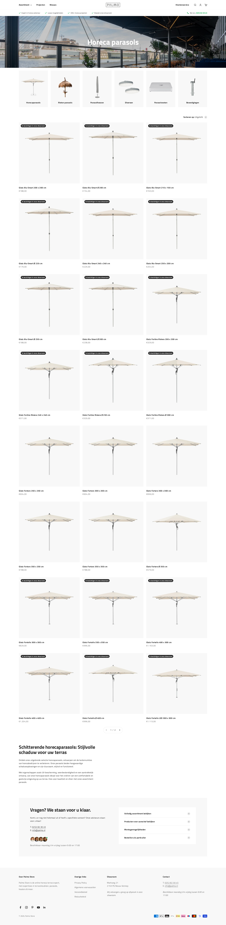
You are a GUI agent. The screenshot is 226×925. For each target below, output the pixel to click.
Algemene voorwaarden (85, 887)
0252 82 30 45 (39, 827)
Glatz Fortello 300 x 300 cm (31, 642)
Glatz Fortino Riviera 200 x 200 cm (162, 339)
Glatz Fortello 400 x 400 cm (31, 718)
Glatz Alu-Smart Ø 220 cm (30, 263)
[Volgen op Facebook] (20, 907)
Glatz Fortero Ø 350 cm (156, 566)
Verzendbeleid (81, 892)
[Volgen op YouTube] (38, 907)
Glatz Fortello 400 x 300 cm (159, 642)
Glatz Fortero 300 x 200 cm (95, 490)
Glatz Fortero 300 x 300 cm (158, 490)
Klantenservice (182, 4)
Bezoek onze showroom (103, 13)
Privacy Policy (81, 882)
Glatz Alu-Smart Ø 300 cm (94, 339)
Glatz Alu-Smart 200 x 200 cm (32, 187)
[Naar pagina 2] (120, 730)
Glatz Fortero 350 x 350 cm (95, 566)
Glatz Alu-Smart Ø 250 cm (30, 339)
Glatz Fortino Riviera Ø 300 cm (160, 415)
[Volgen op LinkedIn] (44, 907)
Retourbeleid (80, 896)
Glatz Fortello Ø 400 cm (93, 718)
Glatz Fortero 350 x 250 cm (31, 566)
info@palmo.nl (38, 830)
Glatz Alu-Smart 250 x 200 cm (160, 263)
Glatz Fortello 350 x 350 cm (95, 642)
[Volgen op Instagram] (26, 907)
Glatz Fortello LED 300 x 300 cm (161, 718)
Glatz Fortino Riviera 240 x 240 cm (34, 415)
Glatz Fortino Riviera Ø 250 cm (96, 415)
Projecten (40, 4)
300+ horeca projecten (79, 13)
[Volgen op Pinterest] (32, 907)
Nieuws (53, 4)
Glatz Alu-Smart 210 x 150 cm (160, 187)
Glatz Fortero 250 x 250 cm (31, 490)
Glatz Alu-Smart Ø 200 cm (94, 187)
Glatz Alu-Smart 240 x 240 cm (96, 263)
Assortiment (24, 4)
